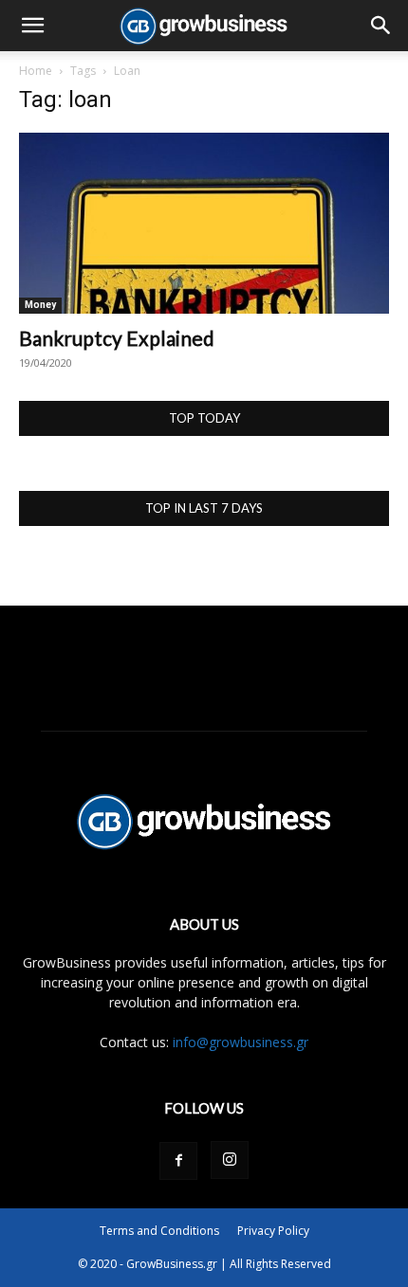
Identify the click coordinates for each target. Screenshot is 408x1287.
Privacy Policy (273, 1231)
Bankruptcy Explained (116, 338)
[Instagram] (230, 1160)
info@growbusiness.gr (240, 1042)
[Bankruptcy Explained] (204, 223)
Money (40, 304)
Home (35, 71)
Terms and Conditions (159, 1231)
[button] (32, 25)
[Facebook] (178, 1161)
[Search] (381, 25)
